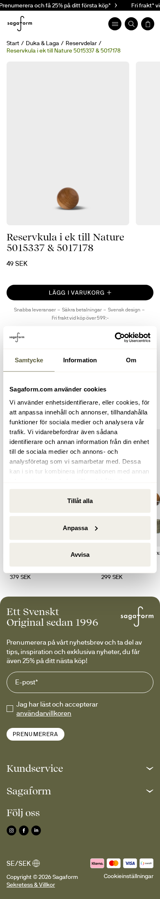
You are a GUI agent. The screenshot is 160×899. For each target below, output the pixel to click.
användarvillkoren (43, 713)
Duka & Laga (42, 43)
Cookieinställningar (128, 876)
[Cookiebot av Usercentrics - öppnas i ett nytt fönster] (115, 337)
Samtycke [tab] (29, 360)
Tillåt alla (80, 500)
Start (13, 43)
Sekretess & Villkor (31, 884)
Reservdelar (81, 43)
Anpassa (75, 527)
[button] (80, 768)
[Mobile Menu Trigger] (114, 23)
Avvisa (80, 554)
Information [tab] (80, 360)
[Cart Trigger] (147, 23)
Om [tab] (131, 360)
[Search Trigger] (131, 23)
